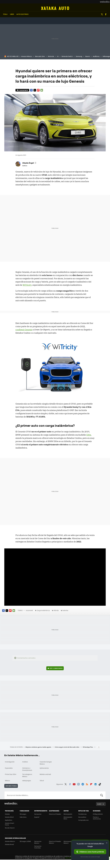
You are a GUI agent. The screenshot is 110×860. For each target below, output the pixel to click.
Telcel (42, 780)
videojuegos (26, 780)
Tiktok (100, 784)
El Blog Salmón (98, 814)
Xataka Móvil (9, 817)
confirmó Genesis (23, 329)
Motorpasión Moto (68, 818)
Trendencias (82, 814)
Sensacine (37, 814)
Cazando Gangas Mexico (46, 763)
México (7, 780)
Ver (56, 668)
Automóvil (55, 8)
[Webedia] (105, 1)
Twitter (102, 14)
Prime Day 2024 (10, 774)
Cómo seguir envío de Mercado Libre (67, 747)
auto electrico (22, 14)
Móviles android (45, 774)
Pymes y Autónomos (97, 818)
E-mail (41, 90)
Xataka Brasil (9, 844)
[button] (29, 163)
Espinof (36, 817)
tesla (5, 14)
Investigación (10, 762)
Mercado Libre (40, 56)
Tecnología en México (27, 775)
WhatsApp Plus (88, 747)
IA (57, 56)
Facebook (105, 14)
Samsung (79, 56)
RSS (87, 784)
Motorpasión (68, 814)
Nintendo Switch (67, 56)
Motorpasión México (68, 842)
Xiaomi (87, 56)
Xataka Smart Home (9, 824)
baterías (65, 610)
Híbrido (56, 610)
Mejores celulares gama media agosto (38, 747)
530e (88, 435)
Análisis (25, 762)
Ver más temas (11, 786)
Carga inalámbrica (43, 610)
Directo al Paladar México (55, 842)
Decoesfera (82, 817)
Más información (71, 858)
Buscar (102, 795)
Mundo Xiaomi (10, 828)
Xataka (7, 814)
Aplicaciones (44, 768)
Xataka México (10, 841)
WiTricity (27, 285)
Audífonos (96, 56)
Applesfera (8, 820)
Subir (99, 804)
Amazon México (26, 56)
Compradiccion (83, 820)
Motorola (51, 56)
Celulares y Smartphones (27, 769)
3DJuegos (23, 814)
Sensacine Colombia (37, 847)
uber (12, 14)
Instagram (78, 784)
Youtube (74, 784)
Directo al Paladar (55, 814)
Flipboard (38, 90)
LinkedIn (95, 784)
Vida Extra (23, 817)
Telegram (82, 784)
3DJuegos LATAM (25, 841)
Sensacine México (37, 842)
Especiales (9, 768)
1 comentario (23, 90)
